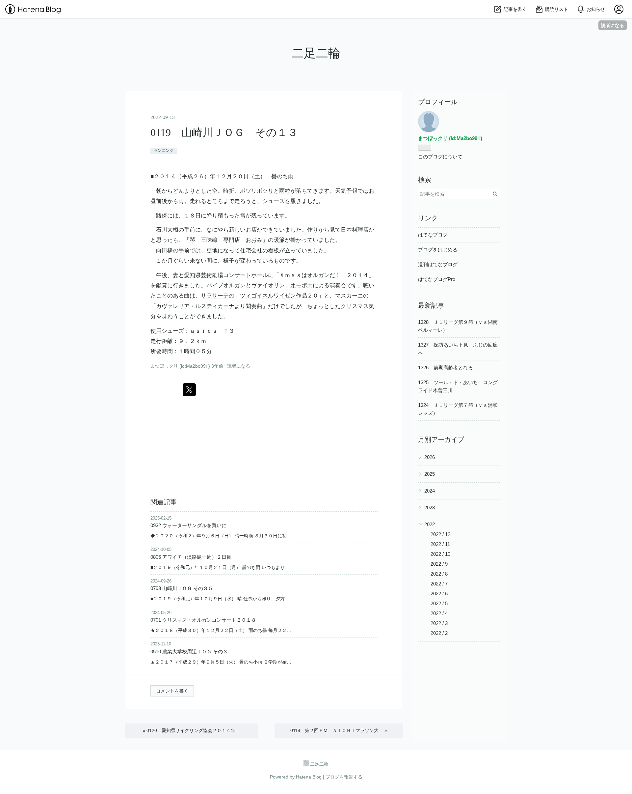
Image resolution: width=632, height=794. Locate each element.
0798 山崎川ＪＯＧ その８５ (181, 588)
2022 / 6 (439, 593)
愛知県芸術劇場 (203, 275)
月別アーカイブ (441, 439)
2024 (429, 491)
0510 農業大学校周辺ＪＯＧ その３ (189, 651)
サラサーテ (215, 296)
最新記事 (431, 305)
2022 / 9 (439, 564)
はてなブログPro (436, 279)
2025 (429, 474)
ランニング (163, 150)
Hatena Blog (309, 777)
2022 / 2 (439, 633)
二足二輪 (316, 53)
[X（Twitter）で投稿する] (189, 389)
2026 (429, 457)
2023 (429, 507)
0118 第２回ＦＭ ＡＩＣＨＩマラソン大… (338, 730)
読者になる (612, 25)
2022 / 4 (439, 613)
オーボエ (301, 285)
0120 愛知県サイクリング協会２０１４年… (191, 730)
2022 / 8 (439, 574)
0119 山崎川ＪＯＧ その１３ (224, 132)
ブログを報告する (344, 777)
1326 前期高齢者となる (445, 367)
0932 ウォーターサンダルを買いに (188, 525)
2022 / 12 (440, 534)
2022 (429, 524)
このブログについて (440, 156)
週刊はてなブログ (438, 264)
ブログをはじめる (438, 249)
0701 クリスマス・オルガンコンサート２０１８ (203, 620)
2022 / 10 (440, 554)
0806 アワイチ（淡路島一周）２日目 (190, 557)
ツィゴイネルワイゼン (268, 296)
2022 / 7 (439, 583)
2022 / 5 (439, 603)
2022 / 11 (440, 544)
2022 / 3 (439, 623)
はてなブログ (433, 235)
